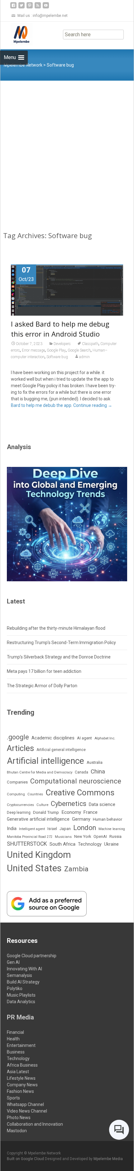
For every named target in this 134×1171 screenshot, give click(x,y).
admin (84, 357)
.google (18, 737)
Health (13, 1038)
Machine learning (111, 829)
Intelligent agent (32, 829)
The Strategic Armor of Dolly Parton (42, 685)
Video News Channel (27, 1110)
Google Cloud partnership (31, 955)
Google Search (79, 350)
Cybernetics (68, 804)
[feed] (38, 8)
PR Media (20, 1017)
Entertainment (21, 1045)
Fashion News (20, 1091)
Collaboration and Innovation (35, 1124)
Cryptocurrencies (20, 805)
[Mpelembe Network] (16, 34)
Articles (20, 748)
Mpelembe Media (108, 1159)
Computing (16, 794)
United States (34, 868)
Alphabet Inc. (104, 738)
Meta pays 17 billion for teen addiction (44, 671)
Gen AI (13, 962)
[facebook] (13, 8)
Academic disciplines (52, 738)
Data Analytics (21, 1001)
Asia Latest (18, 1071)
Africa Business (22, 1065)
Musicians (63, 837)
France (91, 812)
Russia (115, 836)
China (98, 771)
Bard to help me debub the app (41, 405)
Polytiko (14, 988)
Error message (33, 350)
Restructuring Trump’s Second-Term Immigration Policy (61, 642)
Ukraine (111, 844)
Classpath (90, 344)
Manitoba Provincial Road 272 (29, 837)
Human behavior (107, 819)
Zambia (76, 869)
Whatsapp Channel (25, 1104)
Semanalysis (19, 975)
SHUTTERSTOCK (27, 844)
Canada (81, 772)
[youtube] (46, 8)
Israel (52, 829)
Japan (65, 828)
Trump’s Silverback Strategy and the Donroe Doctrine (59, 656)
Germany (81, 819)
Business (16, 1051)
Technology (90, 844)
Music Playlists (21, 995)
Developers (62, 344)
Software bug (57, 357)
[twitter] (21, 8)
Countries (35, 794)
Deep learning (19, 812)
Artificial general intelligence (61, 750)
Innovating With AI (24, 968)
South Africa (62, 844)
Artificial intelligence (45, 761)
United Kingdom (39, 854)
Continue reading (92, 405)
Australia (95, 762)
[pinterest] (29, 8)
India (12, 828)
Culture (42, 805)
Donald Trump (46, 812)
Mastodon (17, 1130)
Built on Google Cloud (26, 1159)
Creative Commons (79, 792)
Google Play (56, 350)
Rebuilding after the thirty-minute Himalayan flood (56, 628)
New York (82, 836)
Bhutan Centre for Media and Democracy (39, 772)
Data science (102, 804)
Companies (17, 782)
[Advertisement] (67, 151)
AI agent (84, 738)
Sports (13, 1097)
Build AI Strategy (23, 981)
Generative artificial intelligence (38, 819)
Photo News (19, 1117)
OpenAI (100, 836)
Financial (15, 1032)
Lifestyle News (21, 1078)
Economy (71, 812)
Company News (22, 1084)
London (84, 828)
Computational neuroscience (75, 781)
